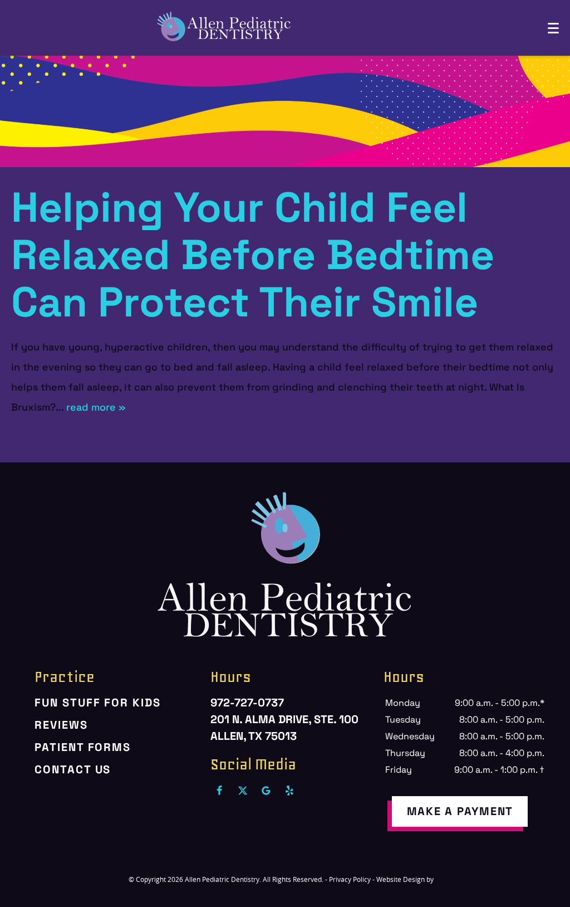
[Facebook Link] (219, 790)
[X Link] (243, 790)
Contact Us (73, 769)
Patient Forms (83, 747)
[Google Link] (266, 790)
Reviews (61, 725)
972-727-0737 (247, 702)
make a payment (460, 811)
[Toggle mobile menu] (553, 28)
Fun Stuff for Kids (97, 702)
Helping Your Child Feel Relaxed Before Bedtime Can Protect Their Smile (252, 255)
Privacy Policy (350, 879)
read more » (96, 407)
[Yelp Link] (289, 790)
